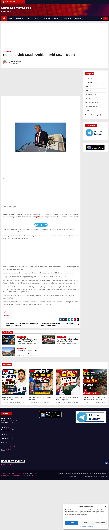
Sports (36, 18)
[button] (105, 506)
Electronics (88, 78)
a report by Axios (39, 217)
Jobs (28, 18)
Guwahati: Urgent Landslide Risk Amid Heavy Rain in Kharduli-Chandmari (94, 399)
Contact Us (67, 18)
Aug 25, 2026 (8, 402)
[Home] (4, 18)
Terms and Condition (100, 476)
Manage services (70, 517)
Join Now (41, 225)
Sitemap (83, 473)
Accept (72, 522)
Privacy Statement (83, 526)
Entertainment (46, 18)
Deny (85, 522)
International (19, 18)
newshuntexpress (16, 61)
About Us (57, 18)
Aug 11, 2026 (21, 343)
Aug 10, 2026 (61, 343)
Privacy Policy (79, 18)
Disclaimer (90, 526)
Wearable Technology (91, 115)
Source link (6, 315)
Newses (29, 475)
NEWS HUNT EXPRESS (16, 8)
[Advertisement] (54, 38)
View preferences (100, 522)
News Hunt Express (32, 473)
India (10, 18)
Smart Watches (89, 106)
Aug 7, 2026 (21, 355)
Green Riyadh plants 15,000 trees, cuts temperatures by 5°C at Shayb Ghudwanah (27, 353)
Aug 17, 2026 (89, 402)
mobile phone (89, 102)
